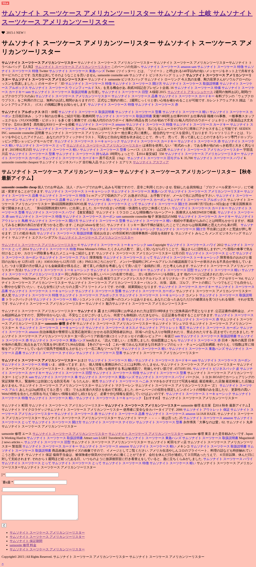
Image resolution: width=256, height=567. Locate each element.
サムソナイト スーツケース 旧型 (125, 92)
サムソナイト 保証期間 (26, 541)
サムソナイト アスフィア (151, 162)
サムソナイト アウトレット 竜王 (162, 327)
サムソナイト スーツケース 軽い (186, 112)
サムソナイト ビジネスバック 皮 (216, 368)
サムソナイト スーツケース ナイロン (49, 353)
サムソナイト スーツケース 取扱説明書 (191, 83)
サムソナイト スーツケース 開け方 (137, 83)
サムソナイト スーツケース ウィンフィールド (62, 87)
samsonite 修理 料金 (23, 545)
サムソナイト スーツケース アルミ (64, 229)
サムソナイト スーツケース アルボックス (197, 199)
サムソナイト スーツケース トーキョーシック (87, 141)
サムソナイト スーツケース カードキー (187, 96)
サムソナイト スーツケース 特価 (197, 87)
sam (194, 66)
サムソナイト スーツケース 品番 (135, 96)
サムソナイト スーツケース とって (41, 145)
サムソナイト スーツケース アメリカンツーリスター (72, 66)
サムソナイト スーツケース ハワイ (219, 158)
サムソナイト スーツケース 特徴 (220, 66)
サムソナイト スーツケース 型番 (138, 112)
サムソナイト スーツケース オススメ (112, 327)
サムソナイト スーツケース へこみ (124, 381)
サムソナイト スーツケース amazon (166, 66)
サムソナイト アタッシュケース (190, 92)
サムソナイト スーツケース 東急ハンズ (77, 71)
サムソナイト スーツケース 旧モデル (154, 158)
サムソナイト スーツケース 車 (57, 377)
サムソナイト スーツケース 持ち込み (83, 154)
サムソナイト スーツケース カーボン (62, 128)
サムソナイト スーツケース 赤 (156, 104)
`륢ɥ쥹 (7, 482)
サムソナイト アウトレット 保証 (206, 409)
